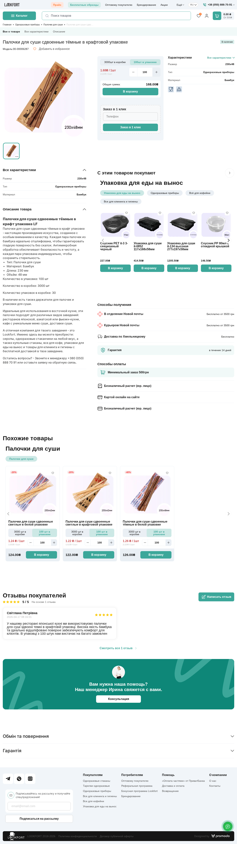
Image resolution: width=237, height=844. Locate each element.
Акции (164, 5)
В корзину (130, 91)
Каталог (22, 15)
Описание (59, 31)
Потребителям (132, 775)
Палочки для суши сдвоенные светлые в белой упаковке (30, 523)
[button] (11, 151)
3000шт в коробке (115, 62)
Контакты (214, 785)
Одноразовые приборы (27, 25)
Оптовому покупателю (118, 5)
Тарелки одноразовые (96, 785)
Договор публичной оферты (116, 836)
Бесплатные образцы (84, 4)
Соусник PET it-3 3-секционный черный (114, 246)
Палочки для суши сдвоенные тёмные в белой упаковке (145, 523)
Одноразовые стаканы (96, 780)
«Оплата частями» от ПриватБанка (183, 780)
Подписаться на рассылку (39, 818)
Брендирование (146, 5)
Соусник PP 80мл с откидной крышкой (215, 245)
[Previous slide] (103, 240)
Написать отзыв (219, 596)
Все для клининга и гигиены (121, 201)
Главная (7, 25)
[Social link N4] (30, 779)
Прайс (57, 4)
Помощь (168, 775)
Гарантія (12, 750)
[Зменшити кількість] (133, 72)
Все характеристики (36, 31)
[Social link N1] (8, 779)
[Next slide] (228, 240)
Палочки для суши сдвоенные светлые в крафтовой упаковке (89, 523)
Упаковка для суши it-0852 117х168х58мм (148, 246)
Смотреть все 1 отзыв (116, 648)
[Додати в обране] (126, 213)
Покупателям (93, 775)
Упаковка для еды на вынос (122, 192)
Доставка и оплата (173, 785)
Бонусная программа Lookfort (139, 791)
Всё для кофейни (199, 192)
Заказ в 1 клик (130, 127)
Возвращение (170, 791)
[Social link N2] (19, 779)
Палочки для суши (53, 25)
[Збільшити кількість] (156, 72)
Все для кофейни (93, 801)
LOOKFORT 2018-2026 (41, 836)
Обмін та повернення (26, 736)
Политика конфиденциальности (77, 836)
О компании (218, 775)
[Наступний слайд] (229, 173)
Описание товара (17, 209)
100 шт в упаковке (45, 533)
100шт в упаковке (145, 62)
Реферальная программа (136, 785)
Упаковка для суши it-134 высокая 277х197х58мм (181, 246)
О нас (212, 780)
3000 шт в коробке (20, 533)
